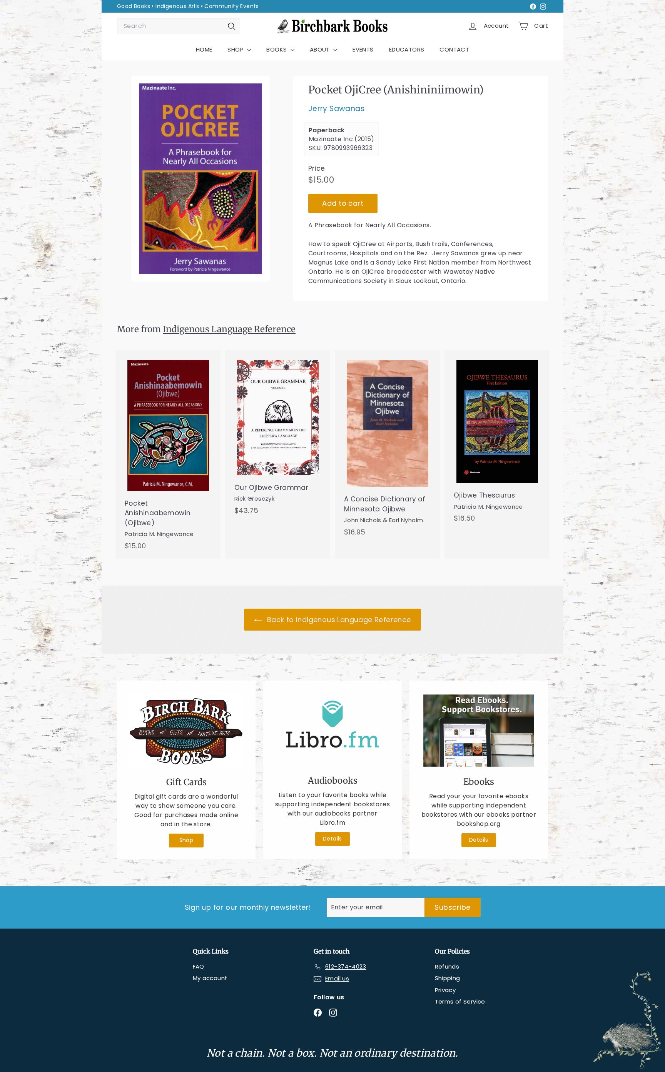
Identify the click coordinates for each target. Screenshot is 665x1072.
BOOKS (277, 49)
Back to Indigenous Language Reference (338, 619)
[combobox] (178, 26)
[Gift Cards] (186, 730)
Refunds (447, 966)
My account (210, 978)
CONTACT (454, 49)
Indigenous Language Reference (229, 329)
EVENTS (363, 49)
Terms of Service (460, 1001)
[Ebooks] (478, 730)
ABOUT (320, 49)
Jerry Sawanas (336, 109)
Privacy (445, 990)
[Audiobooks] (332, 730)
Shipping (447, 978)
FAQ (198, 966)
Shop (186, 840)
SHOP (236, 49)
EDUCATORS (406, 49)
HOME (204, 49)
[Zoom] (200, 178)
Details (332, 838)
